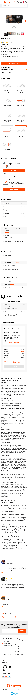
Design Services (18, 659)
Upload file (14, 171)
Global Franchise (18, 644)
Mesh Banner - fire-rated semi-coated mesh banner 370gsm (16, 236)
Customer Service (5, 658)
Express (7, 311)
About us (17, 643)
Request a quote (14, 72)
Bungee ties (8, 287)
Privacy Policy (18, 648)
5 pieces (7, 216)
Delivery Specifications (6, 654)
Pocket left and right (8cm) (11, 265)
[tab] (14, 67)
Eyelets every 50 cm (10, 262)
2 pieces (7, 206)
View (23, 287)
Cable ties (7, 284)
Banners (7, 8)
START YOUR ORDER (14, 63)
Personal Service (18, 657)
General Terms (18, 646)
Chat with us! (6, 641)
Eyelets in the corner (10, 259)
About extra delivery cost (14, 301)
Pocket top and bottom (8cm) (12, 269)
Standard (7, 304)
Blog (3, 660)
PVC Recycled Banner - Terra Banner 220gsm (14, 242)
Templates (4, 656)
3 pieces (7, 210)
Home (2, 8)
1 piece (7, 203)
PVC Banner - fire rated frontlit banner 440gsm (14, 229)
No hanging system (10, 281)
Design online (14, 189)
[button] (25, 20)
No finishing (8, 255)
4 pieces (7, 213)
